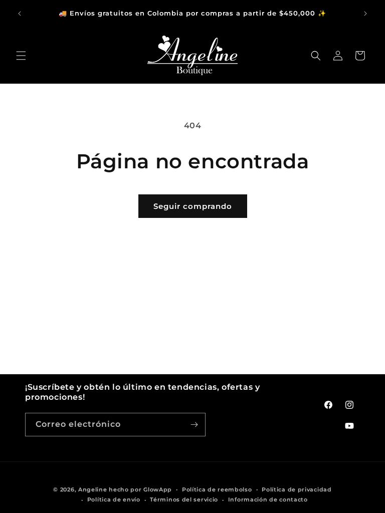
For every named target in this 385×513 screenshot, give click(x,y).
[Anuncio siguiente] (365, 14)
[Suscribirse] (194, 424)
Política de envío (113, 499)
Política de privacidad (296, 489)
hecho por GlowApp (140, 489)
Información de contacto (268, 499)
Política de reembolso (217, 489)
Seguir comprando (192, 206)
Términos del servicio (184, 499)
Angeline (92, 489)
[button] (21, 56)
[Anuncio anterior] (20, 14)
